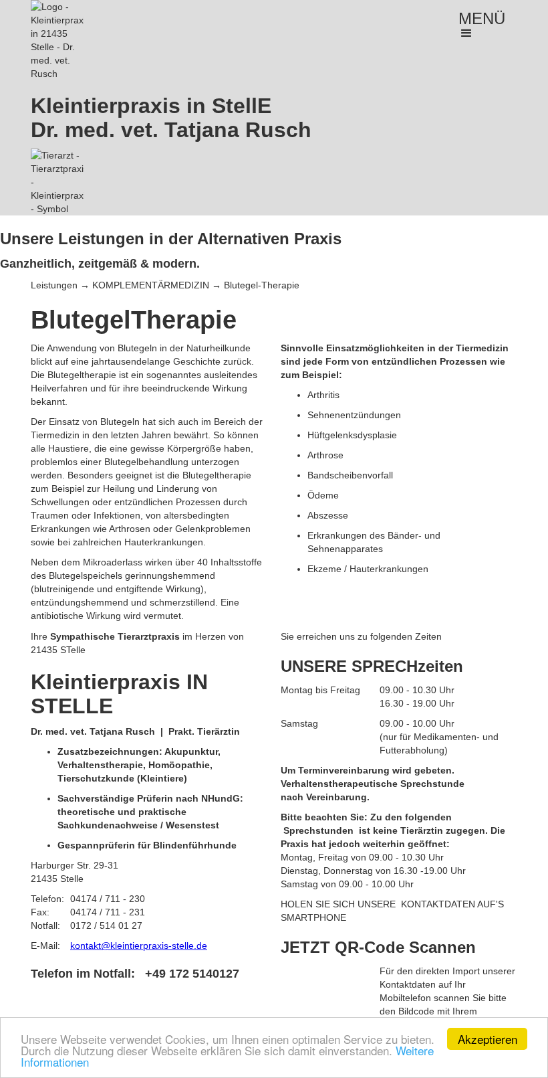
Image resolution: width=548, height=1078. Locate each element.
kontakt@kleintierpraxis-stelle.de (138, 945)
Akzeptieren (487, 1038)
